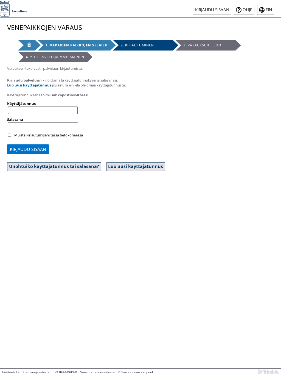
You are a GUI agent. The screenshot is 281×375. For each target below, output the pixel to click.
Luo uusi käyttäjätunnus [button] (135, 166)
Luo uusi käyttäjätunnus (29, 85)
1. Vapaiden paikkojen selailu (77, 45)
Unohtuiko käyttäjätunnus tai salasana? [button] (54, 166)
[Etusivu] (26, 45)
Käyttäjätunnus (21, 103)
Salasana (15, 119)
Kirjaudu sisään (212, 10)
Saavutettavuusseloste (97, 372)
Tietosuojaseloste (36, 372)
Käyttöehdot (10, 372)
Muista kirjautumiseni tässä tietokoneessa (48, 135)
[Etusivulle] (13, 8)
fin (269, 10)
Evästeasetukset (65, 372)
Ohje (247, 10)
